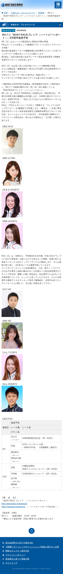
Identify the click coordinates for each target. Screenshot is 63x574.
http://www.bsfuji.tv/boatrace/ (14, 504)
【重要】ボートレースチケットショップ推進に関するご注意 (32, 547)
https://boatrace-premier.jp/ (13, 507)
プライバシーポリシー (15, 555)
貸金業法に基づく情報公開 (17, 559)
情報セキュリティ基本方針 (17, 551)
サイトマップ (11, 563)
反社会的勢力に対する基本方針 (19, 543)
